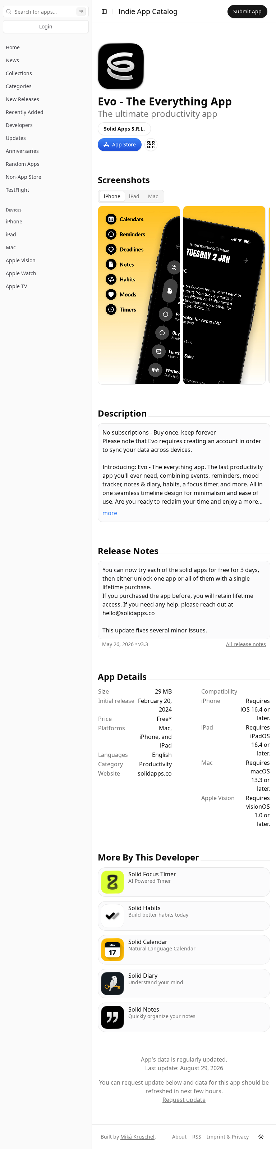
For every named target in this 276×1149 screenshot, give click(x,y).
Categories (19, 86)
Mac (11, 247)
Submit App (247, 11)
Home (13, 47)
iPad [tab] (134, 196)
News (12, 60)
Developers (19, 125)
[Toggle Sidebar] (92, 574)
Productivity (155, 764)
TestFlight (17, 189)
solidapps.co (155, 773)
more (109, 513)
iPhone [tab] (112, 196)
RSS (196, 1136)
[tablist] (131, 196)
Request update (184, 1100)
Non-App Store (23, 176)
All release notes (246, 644)
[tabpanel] (184, 295)
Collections (19, 73)
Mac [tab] (153, 196)
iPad (11, 234)
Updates (16, 138)
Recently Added (24, 112)
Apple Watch (21, 273)
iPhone (14, 221)
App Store (124, 144)
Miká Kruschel (137, 1136)
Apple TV (16, 286)
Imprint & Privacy (228, 1136)
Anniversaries (22, 150)
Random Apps (23, 163)
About (179, 1136)
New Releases (22, 99)
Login (45, 26)
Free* (164, 719)
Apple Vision (21, 260)
